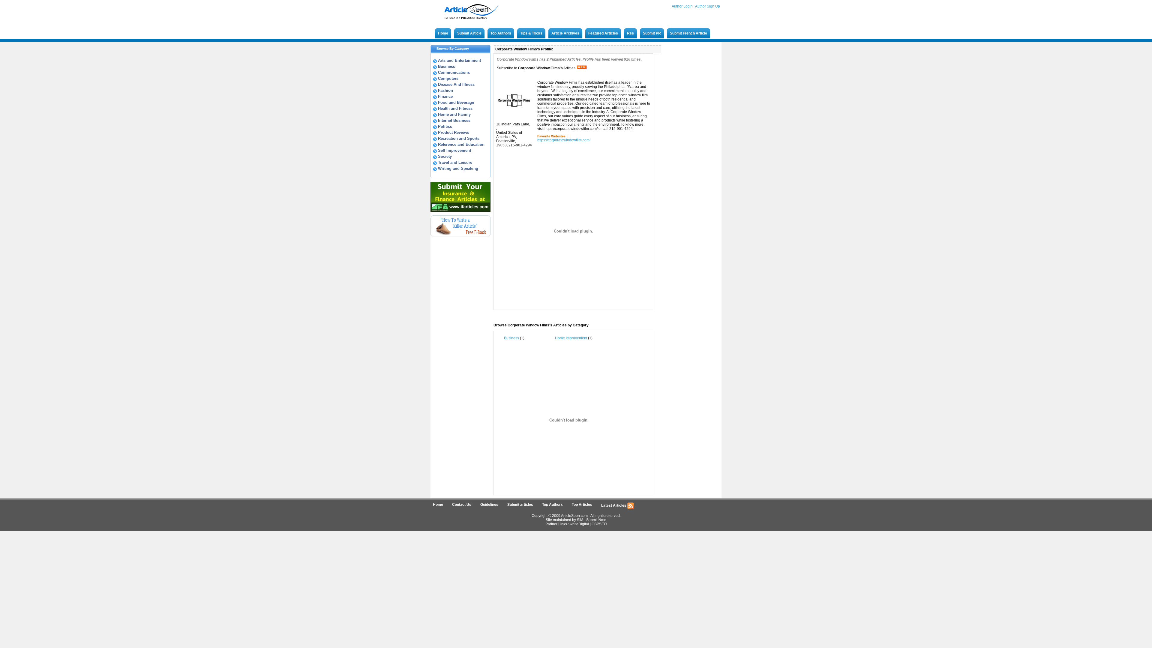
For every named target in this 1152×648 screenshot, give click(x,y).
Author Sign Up (707, 6)
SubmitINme (596, 520)
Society (445, 156)
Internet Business (454, 120)
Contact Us (461, 504)
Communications (454, 72)
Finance (445, 96)
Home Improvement (571, 338)
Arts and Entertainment (459, 60)
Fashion (445, 90)
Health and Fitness (455, 108)
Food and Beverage (456, 102)
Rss (630, 33)
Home (443, 33)
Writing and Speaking (458, 168)
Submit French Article (688, 33)
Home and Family (454, 114)
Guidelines (489, 504)
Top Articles (582, 504)
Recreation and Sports (458, 138)
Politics (445, 126)
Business (446, 66)
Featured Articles (603, 33)
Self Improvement (454, 150)
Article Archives (565, 33)
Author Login (682, 6)
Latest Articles (614, 505)
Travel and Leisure (455, 162)
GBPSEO (599, 524)
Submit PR (652, 33)
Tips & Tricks (531, 33)
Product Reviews (453, 132)
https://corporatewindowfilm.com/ (563, 140)
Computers (448, 78)
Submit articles (520, 504)
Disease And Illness (456, 84)
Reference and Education (461, 144)
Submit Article (469, 33)
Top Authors (500, 33)
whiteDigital (579, 524)
